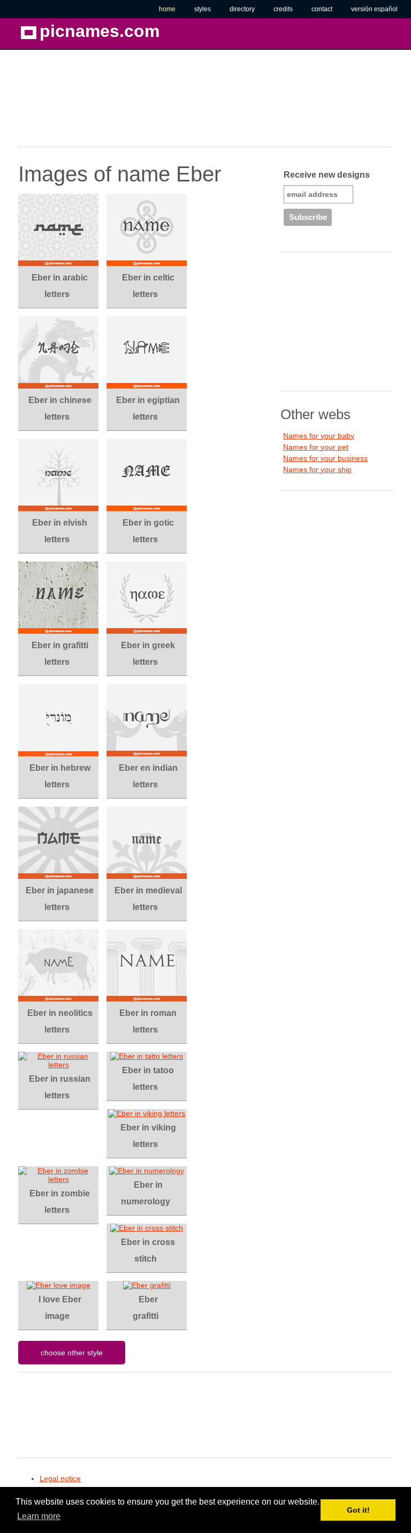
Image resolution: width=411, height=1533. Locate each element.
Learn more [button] (38, 1516)
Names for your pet (315, 447)
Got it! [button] (358, 1510)
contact (321, 9)
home (167, 9)
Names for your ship (317, 469)
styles (202, 9)
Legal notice (60, 1478)
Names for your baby (318, 435)
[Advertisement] (103, 103)
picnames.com (99, 31)
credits (283, 9)
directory (242, 9)
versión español (374, 9)
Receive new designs (327, 174)
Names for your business (325, 458)
